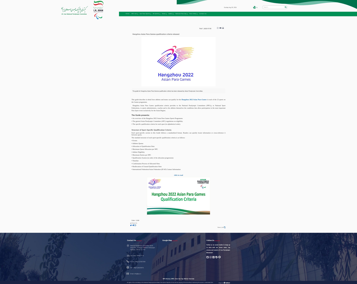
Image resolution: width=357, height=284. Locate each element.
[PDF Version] (217, 28)
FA (257, 8)
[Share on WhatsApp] (135, 225)
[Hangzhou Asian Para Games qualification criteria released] (178, 61)
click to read (178, 175)
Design (220, 283)
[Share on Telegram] (133, 225)
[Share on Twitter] (131, 225)
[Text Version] (223, 28)
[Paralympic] (44, 10)
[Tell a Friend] (220, 28)
